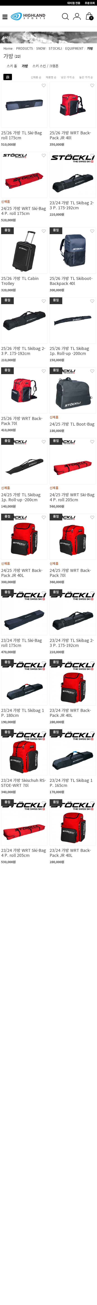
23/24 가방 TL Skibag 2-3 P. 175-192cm (72, 205)
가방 (89, 48)
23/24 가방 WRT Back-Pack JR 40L (70, 712)
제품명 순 (51, 77)
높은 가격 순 (86, 77)
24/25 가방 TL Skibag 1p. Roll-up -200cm (21, 497)
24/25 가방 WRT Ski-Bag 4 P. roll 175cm (23, 210)
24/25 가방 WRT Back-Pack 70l (70, 572)
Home (8, 48)
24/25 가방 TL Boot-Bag (72, 424)
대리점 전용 (73, 3)
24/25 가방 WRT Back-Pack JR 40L (21, 572)
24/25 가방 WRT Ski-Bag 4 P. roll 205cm (72, 497)
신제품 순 (36, 77)
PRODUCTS (24, 48)
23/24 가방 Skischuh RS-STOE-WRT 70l (23, 782)
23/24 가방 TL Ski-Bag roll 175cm (21, 642)
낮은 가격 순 (68, 77)
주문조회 (90, 3)
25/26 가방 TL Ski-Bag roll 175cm (21, 135)
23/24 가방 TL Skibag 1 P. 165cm (71, 782)
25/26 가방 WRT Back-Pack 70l (21, 420)
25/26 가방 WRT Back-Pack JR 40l (70, 135)
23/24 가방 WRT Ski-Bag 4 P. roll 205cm (23, 852)
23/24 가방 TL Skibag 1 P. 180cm (22, 712)
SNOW (40, 48)
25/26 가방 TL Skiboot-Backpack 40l (71, 280)
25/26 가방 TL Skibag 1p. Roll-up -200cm (69, 350)
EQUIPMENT (74, 48)
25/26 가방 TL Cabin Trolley (20, 280)
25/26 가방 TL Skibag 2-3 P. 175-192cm (23, 350)
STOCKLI (55, 48)
